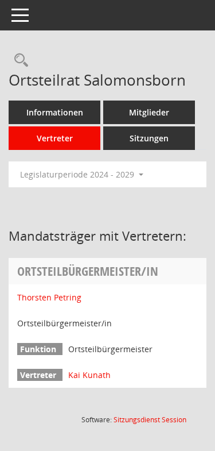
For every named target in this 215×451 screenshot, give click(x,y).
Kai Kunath (89, 374)
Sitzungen (149, 138)
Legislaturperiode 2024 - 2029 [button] (78, 174)
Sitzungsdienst (150, 420)
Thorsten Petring (49, 297)
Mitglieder (149, 112)
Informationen (54, 112)
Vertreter (55, 138)
